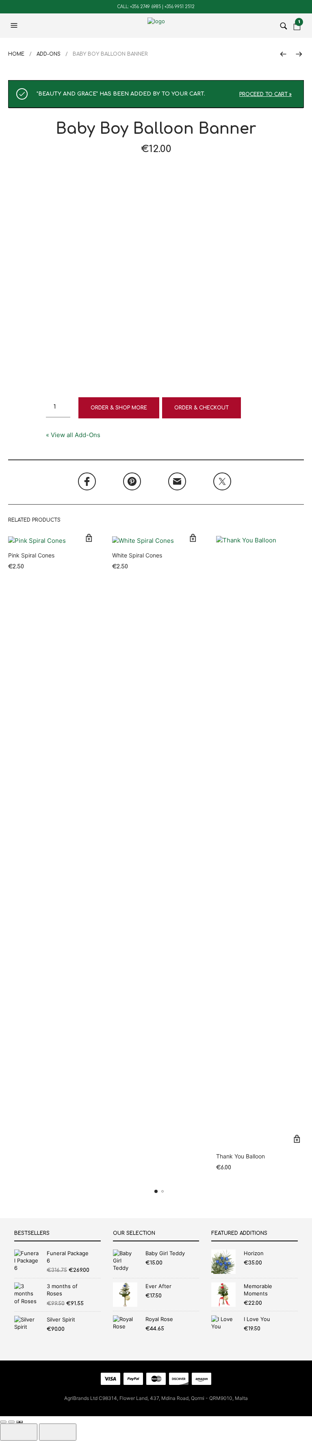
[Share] (11, 1422)
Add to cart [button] (89, 538)
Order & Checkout (201, 408)
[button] (15, 25)
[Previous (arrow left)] (18, 1432)
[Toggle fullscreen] (3, 1422)
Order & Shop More (119, 408)
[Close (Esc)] (19, 1422)
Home (16, 54)
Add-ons (49, 54)
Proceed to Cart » (265, 94)
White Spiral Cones (137, 555)
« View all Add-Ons (73, 435)
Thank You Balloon (240, 1156)
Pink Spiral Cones (31, 555)
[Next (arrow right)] (57, 1432)
